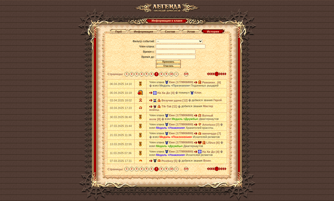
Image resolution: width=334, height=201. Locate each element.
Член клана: (147, 46)
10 (171, 74)
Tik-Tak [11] (169, 106)
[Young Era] (155, 92)
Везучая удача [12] (175, 100)
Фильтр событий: (144, 41)
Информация (143, 31)
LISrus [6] (213, 142)
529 (186, 74)
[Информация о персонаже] (150, 85)
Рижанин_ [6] (211, 82)
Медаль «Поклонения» (175, 136)
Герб (118, 31)
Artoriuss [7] (210, 124)
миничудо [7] (211, 133)
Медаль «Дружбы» (185, 118)
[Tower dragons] (199, 142)
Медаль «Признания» (174, 85)
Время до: (148, 56)
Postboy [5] (169, 160)
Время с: (149, 51)
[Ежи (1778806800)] (166, 82)
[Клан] (192, 92)
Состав (170, 31)
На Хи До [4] (166, 92)
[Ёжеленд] (155, 160)
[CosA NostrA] (155, 100)
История (213, 31)
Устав (191, 31)
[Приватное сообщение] (195, 82)
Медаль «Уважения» (170, 127)
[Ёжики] (155, 106)
